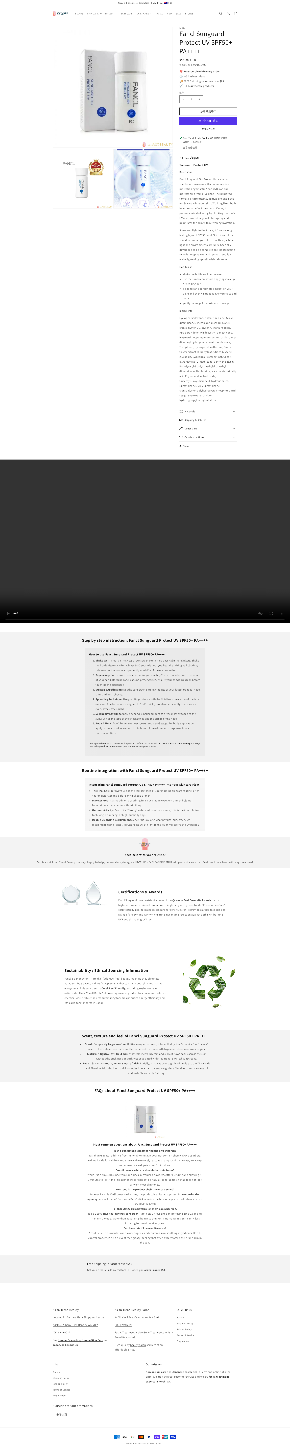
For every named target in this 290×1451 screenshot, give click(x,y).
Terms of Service (185, 1335)
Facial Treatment (125, 1332)
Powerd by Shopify (156, 1443)
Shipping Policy (185, 1323)
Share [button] (186, 446)
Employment (184, 1341)
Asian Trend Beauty (140, 1443)
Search (180, 1317)
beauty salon (138, 1345)
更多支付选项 (208, 129)
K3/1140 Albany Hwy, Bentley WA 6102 (75, 1325)
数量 (181, 92)
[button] (94, 13)
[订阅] (109, 1415)
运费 (203, 65)
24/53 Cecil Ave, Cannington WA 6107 (137, 1317)
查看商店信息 (190, 147)
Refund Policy (184, 1329)
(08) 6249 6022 (61, 1332)
